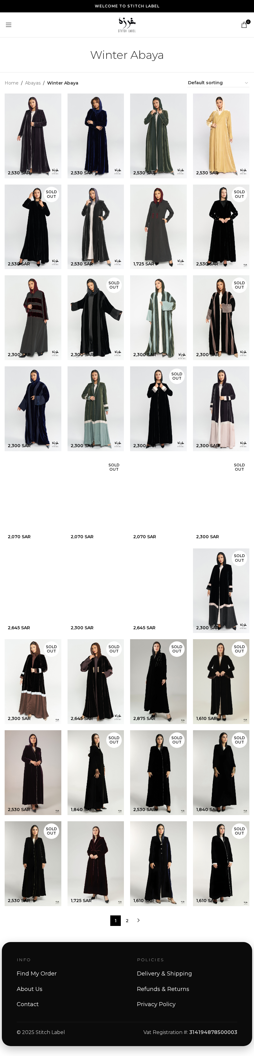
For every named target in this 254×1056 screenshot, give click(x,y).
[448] (96, 863)
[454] (33, 772)
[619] (33, 499)
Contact (28, 1004)
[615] (33, 408)
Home (12, 83)
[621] (158, 499)
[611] (33, 136)
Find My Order (37, 973)
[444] (158, 863)
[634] (96, 590)
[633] (158, 136)
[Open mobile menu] (8, 25)
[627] (158, 590)
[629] (33, 590)
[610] (96, 136)
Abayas (33, 83)
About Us (29, 989)
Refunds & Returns (163, 989)
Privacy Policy (156, 1004)
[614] (33, 317)
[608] (221, 136)
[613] (158, 227)
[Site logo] (127, 24)
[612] (96, 227)
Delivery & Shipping (164, 973)
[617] (158, 317)
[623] (96, 408)
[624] (221, 408)
